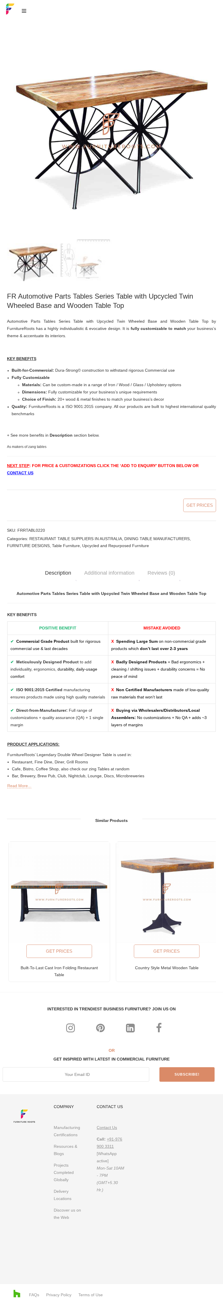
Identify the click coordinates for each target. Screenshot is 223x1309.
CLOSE (209, 577)
